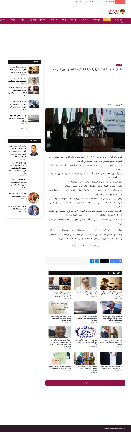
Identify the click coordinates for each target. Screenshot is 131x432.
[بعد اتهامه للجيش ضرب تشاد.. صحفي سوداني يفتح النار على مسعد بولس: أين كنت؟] (111, 307)
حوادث (74, 19)
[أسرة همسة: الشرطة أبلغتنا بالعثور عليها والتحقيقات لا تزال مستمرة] (111, 358)
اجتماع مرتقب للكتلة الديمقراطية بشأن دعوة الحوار (87, 293)
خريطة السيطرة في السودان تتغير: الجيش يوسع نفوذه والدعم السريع (60, 367)
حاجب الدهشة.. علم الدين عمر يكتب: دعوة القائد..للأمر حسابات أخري (17, 209)
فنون (22, 19)
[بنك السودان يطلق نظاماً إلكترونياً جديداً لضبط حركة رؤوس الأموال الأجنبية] (85, 332)
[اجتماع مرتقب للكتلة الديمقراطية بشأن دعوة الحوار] (85, 283)
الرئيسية (118, 19)
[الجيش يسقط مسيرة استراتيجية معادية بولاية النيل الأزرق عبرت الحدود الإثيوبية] (60, 307)
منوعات (53, 19)
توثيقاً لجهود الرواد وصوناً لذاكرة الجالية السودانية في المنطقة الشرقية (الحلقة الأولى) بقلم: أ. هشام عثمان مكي (18, 168)
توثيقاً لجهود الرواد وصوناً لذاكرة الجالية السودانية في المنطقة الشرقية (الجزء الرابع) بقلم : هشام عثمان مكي (60, 343)
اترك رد (85, 383)
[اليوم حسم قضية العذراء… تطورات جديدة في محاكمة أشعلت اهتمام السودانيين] (111, 283)
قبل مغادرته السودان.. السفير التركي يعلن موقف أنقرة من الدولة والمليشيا (111, 342)
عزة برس (118, 105)
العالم (85, 19)
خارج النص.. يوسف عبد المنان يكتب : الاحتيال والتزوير (17, 195)
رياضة (64, 19)
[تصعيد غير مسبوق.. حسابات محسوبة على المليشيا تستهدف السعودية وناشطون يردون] (60, 283)
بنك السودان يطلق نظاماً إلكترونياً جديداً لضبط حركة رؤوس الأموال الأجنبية (86, 342)
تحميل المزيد (24, 128)
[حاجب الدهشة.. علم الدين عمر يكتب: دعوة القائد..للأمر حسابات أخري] (33, 210)
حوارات (13, 19)
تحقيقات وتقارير (37, 19)
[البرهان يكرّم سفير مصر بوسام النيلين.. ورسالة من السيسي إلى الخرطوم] (85, 358)
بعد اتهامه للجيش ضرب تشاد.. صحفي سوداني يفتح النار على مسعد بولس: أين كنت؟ (112, 318)
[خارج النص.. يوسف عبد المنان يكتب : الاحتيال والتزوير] (33, 198)
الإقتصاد (96, 19)
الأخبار (107, 19)
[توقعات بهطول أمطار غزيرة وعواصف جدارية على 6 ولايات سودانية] (85, 307)
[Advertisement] (65, 40)
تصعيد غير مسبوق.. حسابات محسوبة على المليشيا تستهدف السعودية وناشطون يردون (61, 294)
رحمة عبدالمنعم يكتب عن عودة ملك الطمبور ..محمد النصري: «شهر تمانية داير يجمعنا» (19, 183)
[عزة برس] (116, 11)
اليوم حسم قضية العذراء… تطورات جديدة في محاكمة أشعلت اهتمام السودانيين (111, 294)
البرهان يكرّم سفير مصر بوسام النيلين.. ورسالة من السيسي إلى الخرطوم (86, 368)
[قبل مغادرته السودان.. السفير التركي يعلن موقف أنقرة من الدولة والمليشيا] (111, 332)
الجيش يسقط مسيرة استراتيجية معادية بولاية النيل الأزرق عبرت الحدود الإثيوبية (61, 318)
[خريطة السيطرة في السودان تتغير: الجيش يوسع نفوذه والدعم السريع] (60, 358)
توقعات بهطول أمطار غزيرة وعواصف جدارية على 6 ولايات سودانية (87, 318)
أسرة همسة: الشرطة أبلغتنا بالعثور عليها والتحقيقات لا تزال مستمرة (111, 367)
